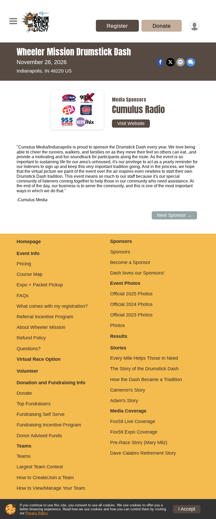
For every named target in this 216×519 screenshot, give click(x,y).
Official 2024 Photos (131, 304)
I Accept (186, 509)
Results (118, 336)
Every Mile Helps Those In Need (144, 358)
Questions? (29, 348)
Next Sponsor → (174, 215)
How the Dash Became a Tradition (146, 379)
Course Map (29, 274)
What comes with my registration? (52, 306)
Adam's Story (124, 400)
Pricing (24, 263)
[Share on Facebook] (160, 62)
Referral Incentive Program (45, 316)
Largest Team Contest (40, 466)
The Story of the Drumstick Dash (144, 368)
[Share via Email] (180, 62)
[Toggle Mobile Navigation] (13, 21)
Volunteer (27, 371)
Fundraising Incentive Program (49, 424)
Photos (117, 325)
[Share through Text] (190, 62)
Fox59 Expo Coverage (133, 432)
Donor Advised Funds (39, 435)
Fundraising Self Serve (41, 414)
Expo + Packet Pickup (40, 284)
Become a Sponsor (130, 262)
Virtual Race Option (39, 359)
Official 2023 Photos (131, 315)
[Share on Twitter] (170, 62)
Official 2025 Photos (131, 293)
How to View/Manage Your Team (51, 488)
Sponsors (120, 251)
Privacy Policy (36, 513)
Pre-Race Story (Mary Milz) (138, 442)
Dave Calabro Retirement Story (143, 453)
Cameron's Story (127, 390)
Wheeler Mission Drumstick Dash (74, 51)
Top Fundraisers (34, 403)
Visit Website (131, 123)
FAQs (22, 295)
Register (117, 26)
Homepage (29, 241)
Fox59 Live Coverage (132, 421)
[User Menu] (194, 26)
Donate (162, 26)
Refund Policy (31, 337)
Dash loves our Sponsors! (137, 273)
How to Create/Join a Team (45, 477)
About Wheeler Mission (41, 327)
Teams (24, 456)
